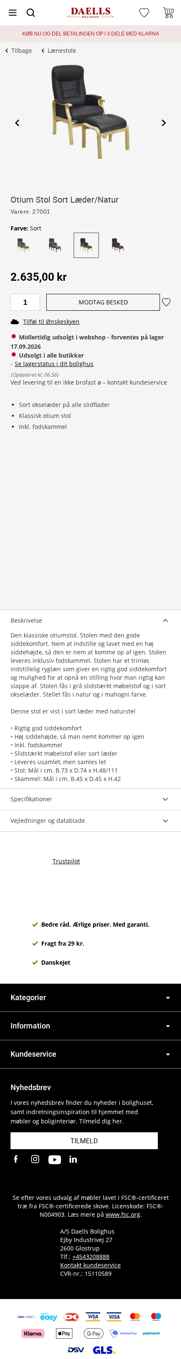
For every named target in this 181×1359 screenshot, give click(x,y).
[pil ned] (167, 997)
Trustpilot (66, 861)
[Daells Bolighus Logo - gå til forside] (90, 13)
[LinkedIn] (73, 1159)
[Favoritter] (145, 12)
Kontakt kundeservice (90, 1265)
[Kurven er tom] (168, 12)
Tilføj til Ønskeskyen (51, 321)
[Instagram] (35, 1159)
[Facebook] (17, 1159)
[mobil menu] (12, 12)
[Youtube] (54, 1159)
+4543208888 (90, 1257)
